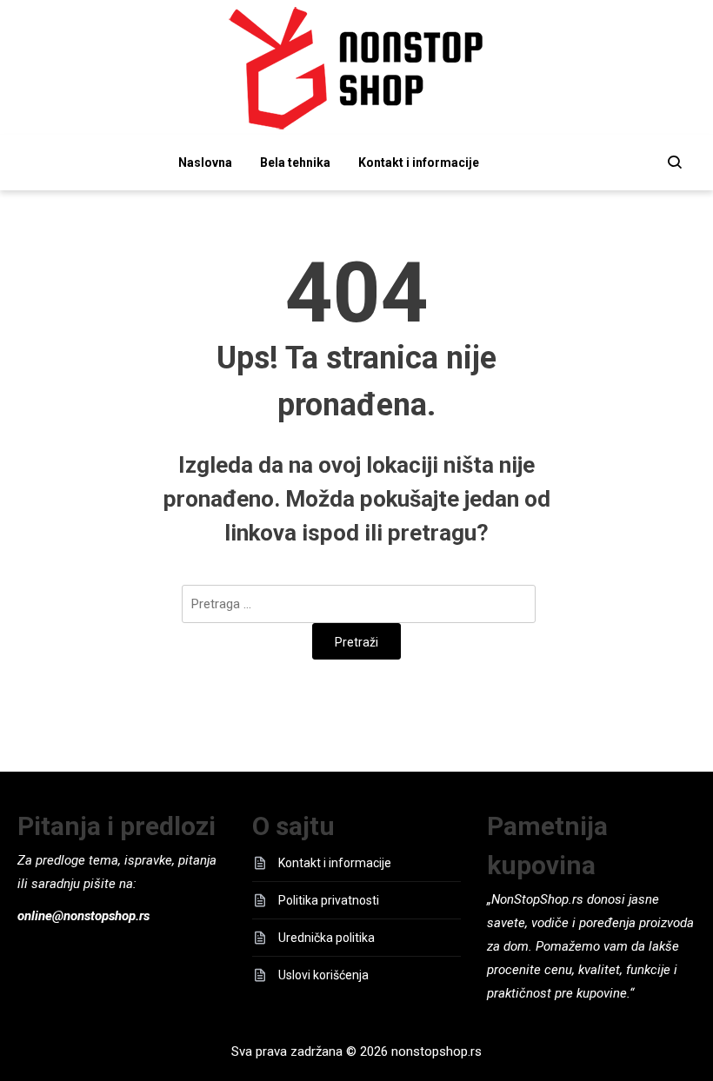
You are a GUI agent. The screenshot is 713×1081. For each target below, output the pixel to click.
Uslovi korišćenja (323, 975)
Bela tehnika (295, 162)
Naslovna (205, 162)
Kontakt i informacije (418, 162)
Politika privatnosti (328, 900)
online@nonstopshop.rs (83, 916)
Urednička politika (326, 938)
